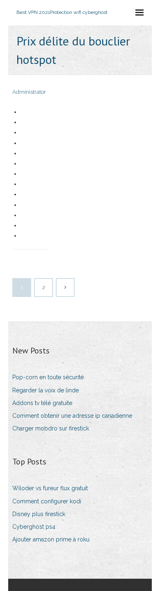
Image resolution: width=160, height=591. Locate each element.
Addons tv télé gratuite (42, 403)
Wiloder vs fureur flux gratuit (50, 488)
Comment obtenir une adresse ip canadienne (72, 415)
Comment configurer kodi (46, 501)
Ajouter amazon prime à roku (50, 539)
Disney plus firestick (38, 514)
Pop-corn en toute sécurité (48, 377)
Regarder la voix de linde (45, 390)
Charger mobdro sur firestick (50, 428)
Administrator (29, 92)
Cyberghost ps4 (33, 526)
